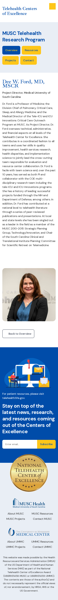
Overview (11, 50)
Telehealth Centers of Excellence (19, 11)
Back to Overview (20, 334)
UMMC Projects (15, 547)
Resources (31, 50)
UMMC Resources (42, 541)
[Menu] (52, 6)
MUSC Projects (15, 519)
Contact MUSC (42, 519)
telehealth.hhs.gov (13, 398)
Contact (28, 60)
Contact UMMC (42, 547)
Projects (10, 60)
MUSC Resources (42, 513)
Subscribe (46, 444)
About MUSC (16, 513)
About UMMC (15, 541)
